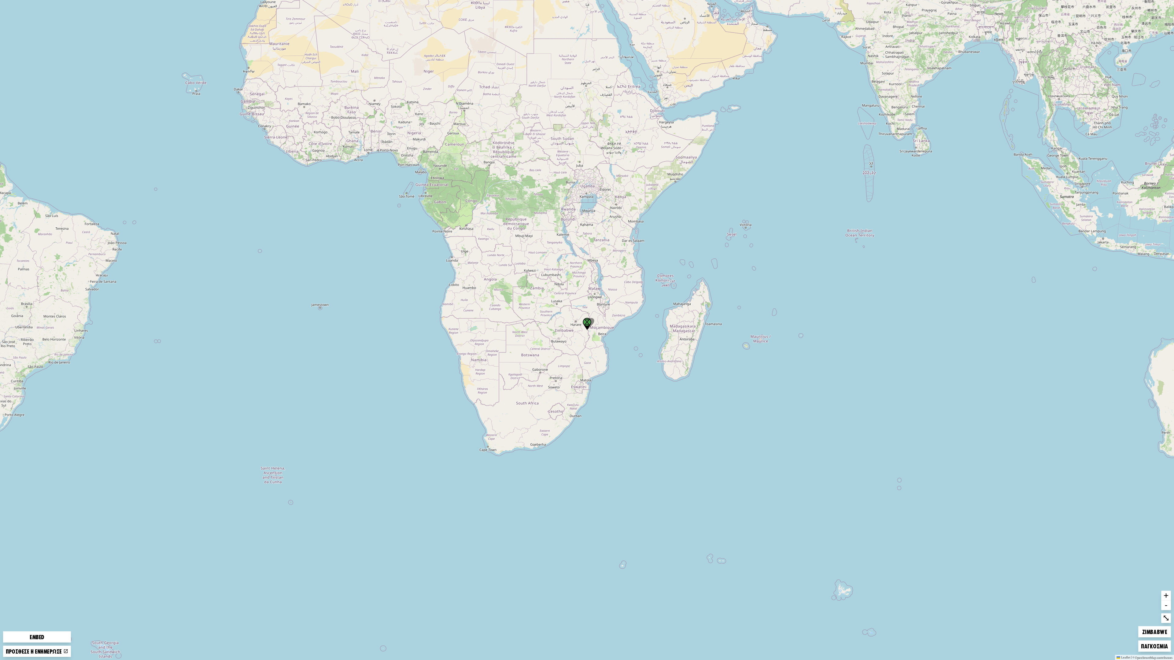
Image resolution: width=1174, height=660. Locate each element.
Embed (37, 637)
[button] (587, 324)
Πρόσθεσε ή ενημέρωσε (34, 651)
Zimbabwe (1154, 631)
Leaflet (1125, 657)
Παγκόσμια (1154, 646)
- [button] (1166, 605)
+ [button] (1166, 595)
